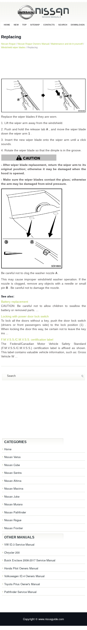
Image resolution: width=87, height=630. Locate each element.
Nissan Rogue (8, 44)
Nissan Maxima (13, 488)
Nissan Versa (12, 457)
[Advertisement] (43, 63)
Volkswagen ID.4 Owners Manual (24, 576)
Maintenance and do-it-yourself (67, 44)
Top (24, 25)
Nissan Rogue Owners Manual (33, 44)
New (16, 25)
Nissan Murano (13, 504)
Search (62, 25)
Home (7, 25)
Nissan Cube (12, 465)
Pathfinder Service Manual (20, 592)
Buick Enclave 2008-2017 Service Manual (29, 560)
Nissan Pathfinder (15, 512)
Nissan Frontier (13, 528)
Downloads (78, 25)
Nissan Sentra (13, 473)
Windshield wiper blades (13, 47)
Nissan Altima (12, 481)
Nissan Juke (11, 496)
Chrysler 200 (12, 552)
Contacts (49, 25)
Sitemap (35, 25)
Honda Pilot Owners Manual (21, 568)
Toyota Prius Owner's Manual (22, 584)
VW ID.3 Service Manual (19, 544)
